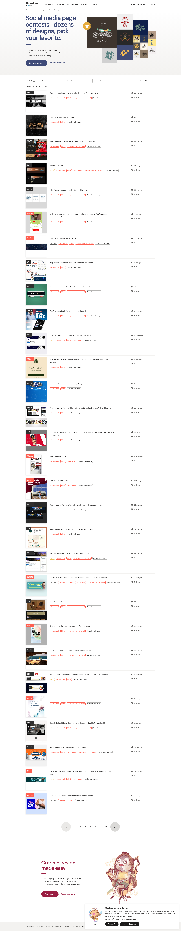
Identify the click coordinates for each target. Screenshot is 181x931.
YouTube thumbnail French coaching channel (68, 311)
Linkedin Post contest (58, 699)
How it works (60, 4)
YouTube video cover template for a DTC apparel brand (71, 796)
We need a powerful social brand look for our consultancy (72, 553)
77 (106, 826)
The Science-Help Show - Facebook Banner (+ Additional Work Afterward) (78, 578)
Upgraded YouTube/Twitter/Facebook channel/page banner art (74, 93)
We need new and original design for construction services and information (79, 674)
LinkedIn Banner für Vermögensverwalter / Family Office (72, 335)
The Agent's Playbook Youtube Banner (65, 117)
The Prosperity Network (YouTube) (63, 238)
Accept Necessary (129, 924)
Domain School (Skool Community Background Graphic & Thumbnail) (77, 723)
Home (28, 10)
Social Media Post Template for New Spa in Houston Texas (73, 141)
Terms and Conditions (53, 926)
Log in (153, 4)
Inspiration (85, 4)
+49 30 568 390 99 (140, 4)
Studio (94, 4)
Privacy (66, 926)
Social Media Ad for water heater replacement (68, 747)
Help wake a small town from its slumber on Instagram (71, 263)
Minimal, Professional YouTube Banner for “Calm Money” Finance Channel (79, 287)
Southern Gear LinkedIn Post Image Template (67, 384)
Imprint (75, 926)
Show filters (98, 81)
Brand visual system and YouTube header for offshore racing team (76, 505)
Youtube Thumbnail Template (61, 602)
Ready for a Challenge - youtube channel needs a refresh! (72, 650)
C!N (96, 924)
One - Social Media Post (59, 481)
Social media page (38, 10)
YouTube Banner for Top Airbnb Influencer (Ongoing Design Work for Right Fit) (80, 408)
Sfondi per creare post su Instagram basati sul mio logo (72, 529)
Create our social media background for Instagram (70, 626)
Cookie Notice (131, 919)
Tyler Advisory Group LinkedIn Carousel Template (69, 190)
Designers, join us (69, 894)
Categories (48, 4)
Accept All (112, 924)
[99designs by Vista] (32, 4)
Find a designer (73, 4)
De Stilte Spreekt (56, 166)
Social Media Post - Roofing (60, 456)
